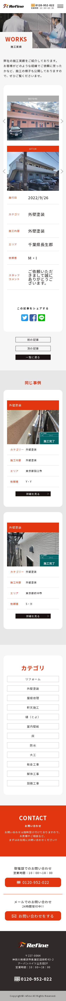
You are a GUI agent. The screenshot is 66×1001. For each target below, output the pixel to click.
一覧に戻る (33, 357)
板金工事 (33, 764)
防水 (33, 745)
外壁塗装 (33, 688)
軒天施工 (33, 707)
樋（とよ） (33, 717)
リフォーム (33, 679)
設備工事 (33, 783)
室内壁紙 (33, 726)
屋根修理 (33, 698)
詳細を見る (33, 494)
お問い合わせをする (36, 916)
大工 (33, 755)
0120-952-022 (36, 882)
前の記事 (33, 339)
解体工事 (33, 774)
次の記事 (33, 348)
